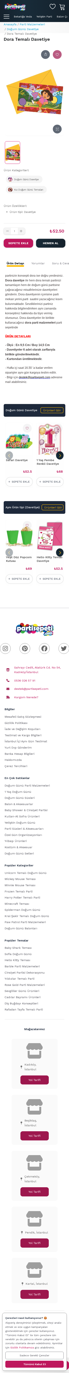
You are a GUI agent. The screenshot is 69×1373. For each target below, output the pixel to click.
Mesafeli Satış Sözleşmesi (23, 716)
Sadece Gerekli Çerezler (34, 1355)
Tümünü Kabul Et (34, 1364)
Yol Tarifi (34, 1080)
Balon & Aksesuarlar (19, 804)
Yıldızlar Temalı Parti (19, 978)
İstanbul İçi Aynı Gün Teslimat (26, 741)
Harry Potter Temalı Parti (22, 897)
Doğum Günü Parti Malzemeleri (27, 785)
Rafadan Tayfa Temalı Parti (24, 1009)
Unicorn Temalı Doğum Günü (26, 873)
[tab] (15, 263)
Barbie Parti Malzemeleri (22, 966)
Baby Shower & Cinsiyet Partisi (26, 810)
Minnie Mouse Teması (20, 885)
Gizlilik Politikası (16, 723)
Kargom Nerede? (26, 697)
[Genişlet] (57, 129)
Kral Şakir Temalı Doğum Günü (27, 916)
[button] (51, 410)
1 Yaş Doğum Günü (18, 792)
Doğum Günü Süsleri (20, 798)
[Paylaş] (45, 54)
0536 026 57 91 (24, 680)
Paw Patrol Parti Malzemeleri (25, 922)
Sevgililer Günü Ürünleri (22, 991)
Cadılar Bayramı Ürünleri (22, 997)
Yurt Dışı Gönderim (18, 747)
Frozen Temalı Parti (19, 891)
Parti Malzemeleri (32, 24)
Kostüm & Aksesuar (18, 847)
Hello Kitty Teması (17, 960)
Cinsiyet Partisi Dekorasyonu (25, 972)
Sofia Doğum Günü (18, 954)
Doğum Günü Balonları (21, 928)
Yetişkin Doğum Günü (20, 822)
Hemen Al (51, 243)
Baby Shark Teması (18, 948)
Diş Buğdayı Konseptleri (21, 1003)
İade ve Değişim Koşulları (22, 729)
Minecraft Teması (17, 903)
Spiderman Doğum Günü (22, 910)
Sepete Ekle (18, 243)
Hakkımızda (13, 760)
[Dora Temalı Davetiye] (12, 153)
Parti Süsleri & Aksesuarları (24, 828)
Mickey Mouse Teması (20, 879)
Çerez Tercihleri (16, 766)
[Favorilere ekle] (57, 54)
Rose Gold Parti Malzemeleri (25, 985)
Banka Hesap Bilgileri (19, 754)
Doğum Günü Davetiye (23, 29)
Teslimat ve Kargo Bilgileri (23, 735)
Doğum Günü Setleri (19, 853)
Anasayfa (10, 24)
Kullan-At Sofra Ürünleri (22, 816)
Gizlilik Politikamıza (22, 1347)
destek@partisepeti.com (31, 689)
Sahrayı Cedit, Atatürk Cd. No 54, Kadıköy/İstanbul (37, 670)
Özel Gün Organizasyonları (23, 835)
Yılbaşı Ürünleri (16, 841)
